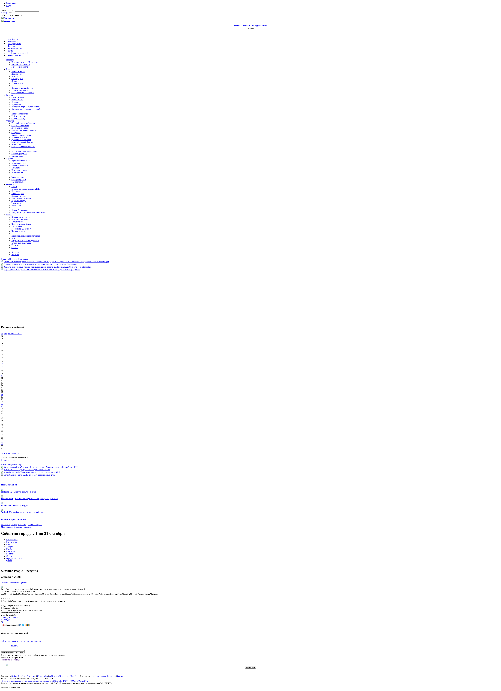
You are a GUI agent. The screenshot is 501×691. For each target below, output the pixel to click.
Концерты (15, 168)
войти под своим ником (11, 641)
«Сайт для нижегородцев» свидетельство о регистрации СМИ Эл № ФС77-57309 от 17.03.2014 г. (44, 681)
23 (2, 406)
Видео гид (16, 205)
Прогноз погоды (18, 201)
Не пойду (5, 620)
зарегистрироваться (32, 641)
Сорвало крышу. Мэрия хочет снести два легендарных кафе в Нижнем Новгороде (40, 264)
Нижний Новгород (19, 210)
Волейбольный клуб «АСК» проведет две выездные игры (29, 475)
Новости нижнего (19, 196)
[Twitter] (23, 625)
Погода (4, 13)
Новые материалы (19, 114)
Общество (15, 132)
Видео (14, 81)
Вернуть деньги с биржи (25, 492)
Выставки (10, 554)
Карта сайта (42, 676)
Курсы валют (17, 226)
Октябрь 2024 (15, 333)
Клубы (9, 549)
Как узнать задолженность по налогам (28, 212)
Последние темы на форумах (24, 151)
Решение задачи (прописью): (13, 653)
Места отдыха (17, 177)
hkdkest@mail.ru (18, 676)
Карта (10, 51)
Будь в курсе (250, 28)
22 (2, 404)
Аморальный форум (20, 128)
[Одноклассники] (25, 625)
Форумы (11, 46)
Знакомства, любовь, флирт (23, 130)
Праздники (16, 104)
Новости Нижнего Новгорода (24, 62)
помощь (14, 646)
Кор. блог (74, 676)
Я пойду (5, 617)
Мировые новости (19, 67)
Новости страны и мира (11, 464)
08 (2, 444)
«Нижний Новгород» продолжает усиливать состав (27, 470)
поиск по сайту (8, 10)
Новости (10, 60)
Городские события (14, 558)
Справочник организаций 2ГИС (25, 189)
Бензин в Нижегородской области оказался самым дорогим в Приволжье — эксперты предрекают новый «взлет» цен (56, 262)
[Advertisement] (16, 297)
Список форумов (19, 154)
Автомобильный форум (22, 142)
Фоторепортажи (15, 48)
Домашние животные (21, 139)
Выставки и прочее (20, 170)
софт (27, 53)
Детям (9, 556)
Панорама (15, 191)
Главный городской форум (23, 123)
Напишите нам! (8, 460)
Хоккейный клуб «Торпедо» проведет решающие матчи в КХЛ (32, 472)
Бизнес (9, 215)
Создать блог (17, 83)
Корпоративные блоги (21, 224)
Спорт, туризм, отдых (21, 243)
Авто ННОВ (17, 100)
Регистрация (11, 3)
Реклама (15, 255)
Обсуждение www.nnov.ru (23, 147)
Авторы (15, 76)
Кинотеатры (11, 542)
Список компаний (19, 90)
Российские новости (20, 64)
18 (2, 394)
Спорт (9, 561)
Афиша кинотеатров (20, 161)
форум (96, 676)
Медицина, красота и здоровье (25, 240)
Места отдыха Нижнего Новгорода (16, 527)
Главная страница (9, 524)
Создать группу (18, 118)
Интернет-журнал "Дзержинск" (25, 107)
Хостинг (15, 252)
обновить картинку (10, 660)
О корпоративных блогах (22, 93)
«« (2, 333)
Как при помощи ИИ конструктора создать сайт (36, 498)
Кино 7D (10, 544)
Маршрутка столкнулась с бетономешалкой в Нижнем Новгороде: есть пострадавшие (42, 269)
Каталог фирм (17, 222)
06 (2, 366)
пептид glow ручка (21, 505)
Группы (9, 95)
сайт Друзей (13, 39)
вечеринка (14, 582)
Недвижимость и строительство (25, 236)
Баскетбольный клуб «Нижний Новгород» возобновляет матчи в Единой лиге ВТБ (41, 467)
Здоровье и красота (20, 137)
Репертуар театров (19, 165)
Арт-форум (16, 144)
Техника (15, 245)
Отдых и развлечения (21, 135)
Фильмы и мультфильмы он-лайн (26, 109)
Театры (9, 547)
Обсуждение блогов (20, 125)
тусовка (23, 582)
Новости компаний (20, 219)
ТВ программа (14, 44)
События (22, 524)
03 (2, 359)
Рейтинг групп (18, 116)
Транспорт (16, 203)
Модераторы (17, 156)
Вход (8, 5)
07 (2, 441)
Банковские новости (20, 217)
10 (2, 376)
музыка (5, 582)
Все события (17, 172)
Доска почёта (17, 74)
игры (21, 53)
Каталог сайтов (14, 55)
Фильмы (14, 53)
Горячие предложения (21, 198)
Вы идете (13, 617)
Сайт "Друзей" (18, 97)
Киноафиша (13, 41)
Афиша (9, 158)
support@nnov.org (108, 676)
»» (6, 333)
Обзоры (14, 247)
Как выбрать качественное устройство (26, 512)
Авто (13, 238)
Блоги (9, 69)
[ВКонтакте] (20, 625)
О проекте (31, 676)
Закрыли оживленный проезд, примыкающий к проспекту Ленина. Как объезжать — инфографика (48, 267)
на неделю (5, 453)
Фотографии (17, 78)
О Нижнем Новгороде (59, 676)
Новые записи (9, 484)
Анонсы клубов (18, 163)
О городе (10, 184)
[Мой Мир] (28, 625)
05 (2, 364)
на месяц (16, 453)
